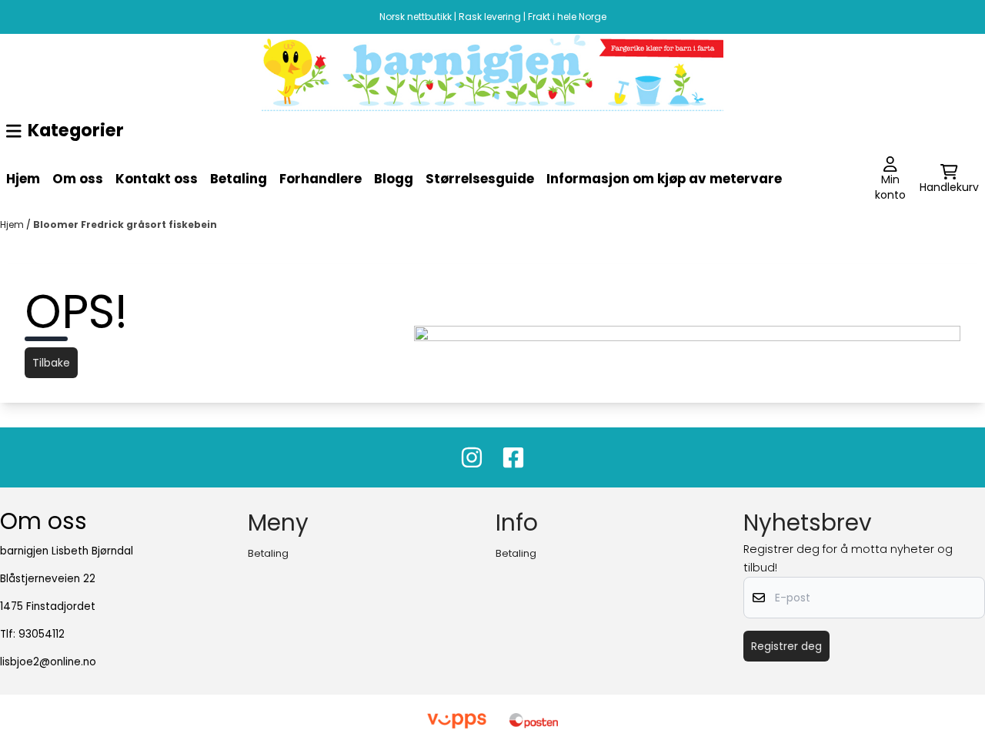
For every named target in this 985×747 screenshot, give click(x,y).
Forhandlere (320, 178)
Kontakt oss (156, 178)
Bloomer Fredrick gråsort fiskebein (125, 224)
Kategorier (76, 130)
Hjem (23, 178)
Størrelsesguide (480, 178)
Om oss (77, 178)
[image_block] (492, 73)
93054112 (41, 634)
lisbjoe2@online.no (48, 662)
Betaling (238, 178)
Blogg (393, 178)
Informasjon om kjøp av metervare (664, 178)
